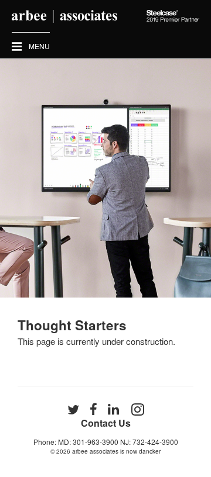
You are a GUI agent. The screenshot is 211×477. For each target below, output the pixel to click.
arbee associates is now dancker (116, 451)
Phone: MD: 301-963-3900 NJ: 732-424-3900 (105, 442)
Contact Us (106, 423)
